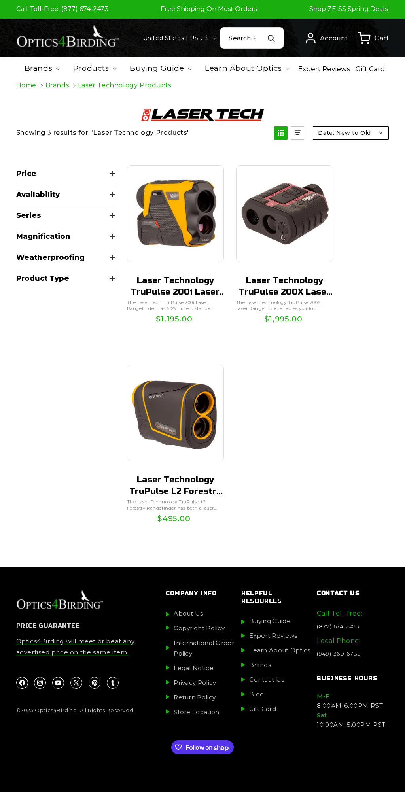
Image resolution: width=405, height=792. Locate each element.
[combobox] (252, 38)
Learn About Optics (279, 650)
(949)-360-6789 (339, 653)
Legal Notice (194, 668)
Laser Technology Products (124, 85)
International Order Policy (204, 648)
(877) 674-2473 (338, 626)
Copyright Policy (199, 628)
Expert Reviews (273, 635)
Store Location (196, 712)
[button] (373, 38)
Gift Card (262, 709)
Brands (57, 85)
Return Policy (195, 697)
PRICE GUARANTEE (48, 625)
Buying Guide (270, 621)
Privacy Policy (195, 682)
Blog (256, 694)
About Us (188, 613)
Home (26, 85)
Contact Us (266, 679)
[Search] (271, 38)
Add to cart (175, 323)
